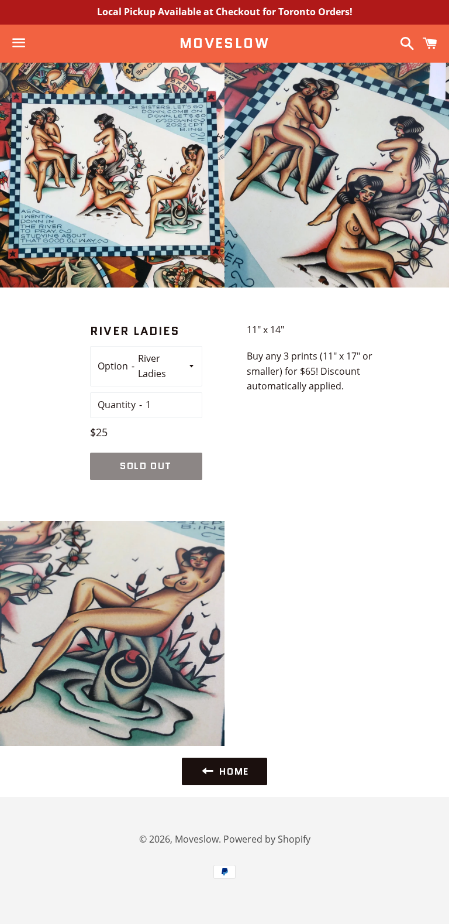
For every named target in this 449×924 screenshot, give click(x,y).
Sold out (146, 466)
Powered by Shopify (266, 839)
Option (113, 366)
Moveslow (224, 43)
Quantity (117, 404)
